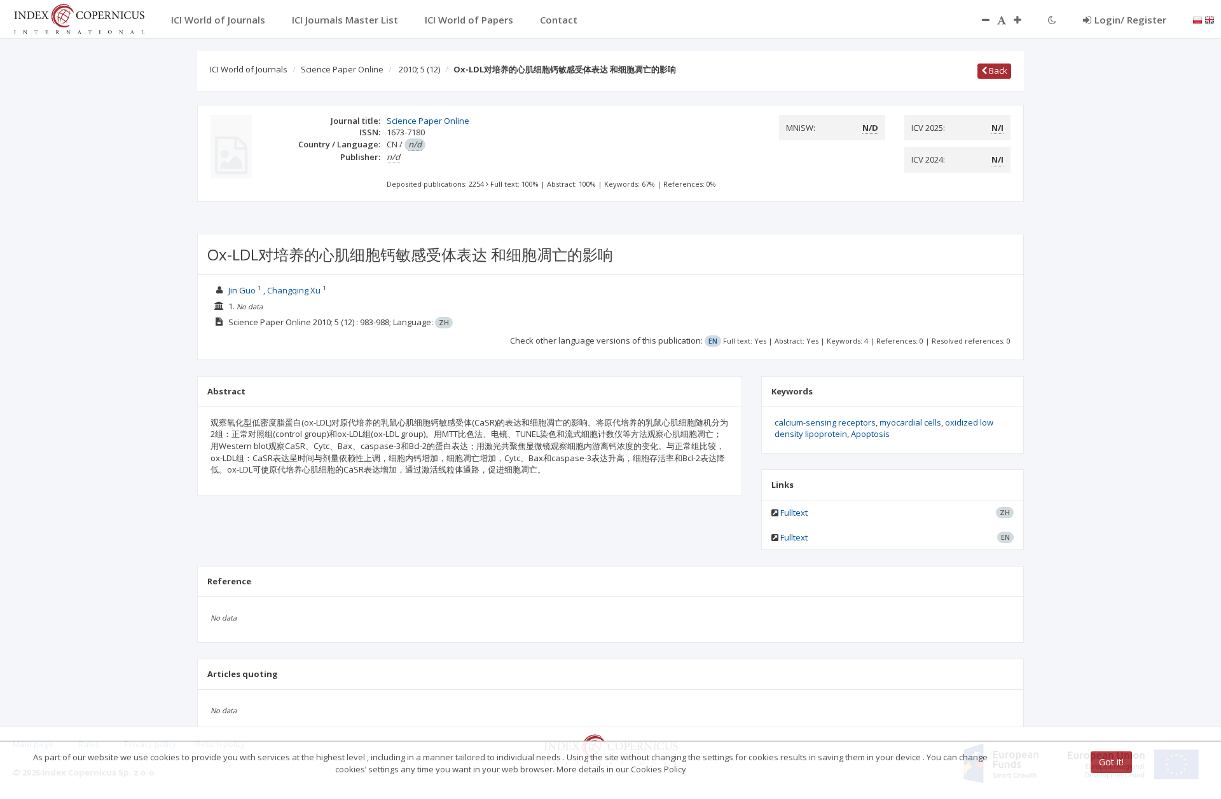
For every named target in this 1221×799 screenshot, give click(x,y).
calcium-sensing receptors (825, 422)
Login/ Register (1130, 19)
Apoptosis (870, 434)
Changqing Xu (294, 290)
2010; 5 (419, 69)
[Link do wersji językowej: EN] (1209, 19)
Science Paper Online (342, 69)
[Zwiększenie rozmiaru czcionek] (1024, 19)
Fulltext (794, 512)
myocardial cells (910, 422)
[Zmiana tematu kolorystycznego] (1052, 19)
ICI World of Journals (248, 69)
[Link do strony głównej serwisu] (79, 18)
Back (997, 70)
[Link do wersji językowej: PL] (1197, 19)
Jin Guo (242, 290)
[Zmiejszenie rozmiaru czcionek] (979, 19)
